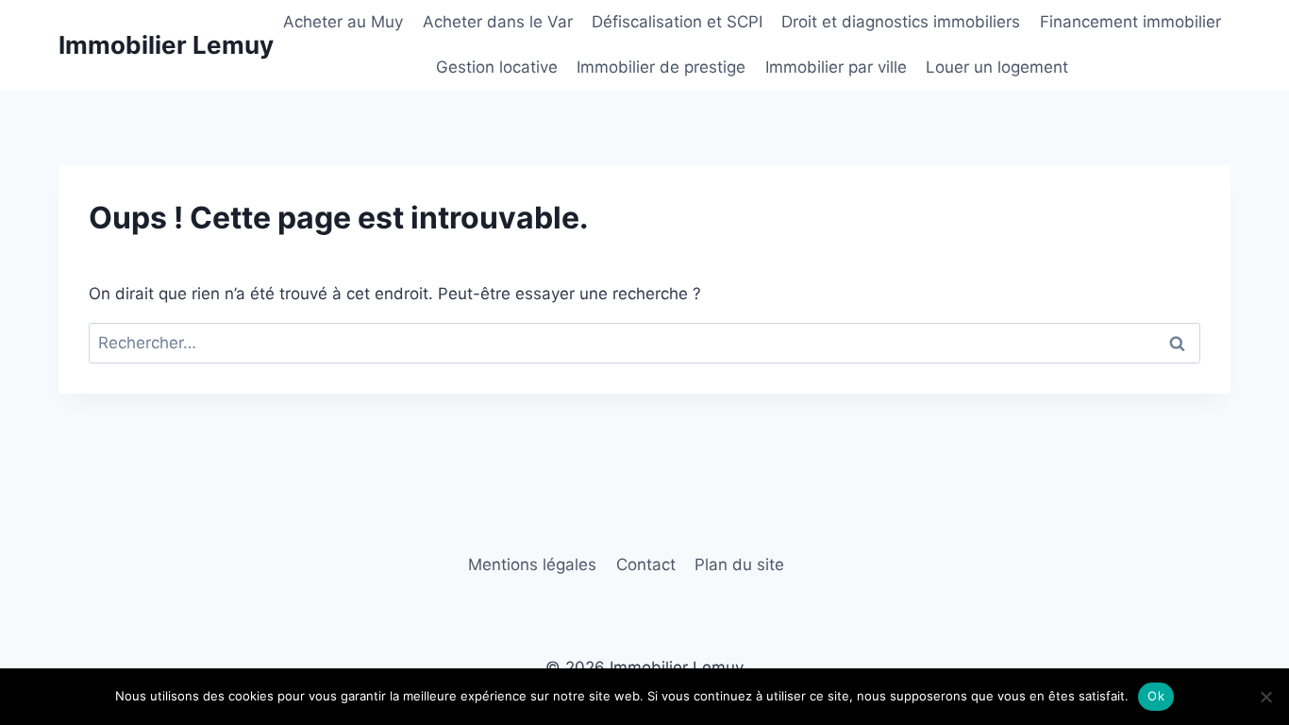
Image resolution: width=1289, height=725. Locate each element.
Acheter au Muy (343, 21)
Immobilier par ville (836, 67)
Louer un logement (997, 67)
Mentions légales (532, 564)
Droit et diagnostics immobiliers (900, 21)
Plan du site (739, 564)
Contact (646, 564)
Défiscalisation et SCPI (677, 21)
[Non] (1265, 696)
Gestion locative (497, 67)
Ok (1155, 695)
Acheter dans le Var (498, 21)
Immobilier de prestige (661, 67)
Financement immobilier (1130, 21)
